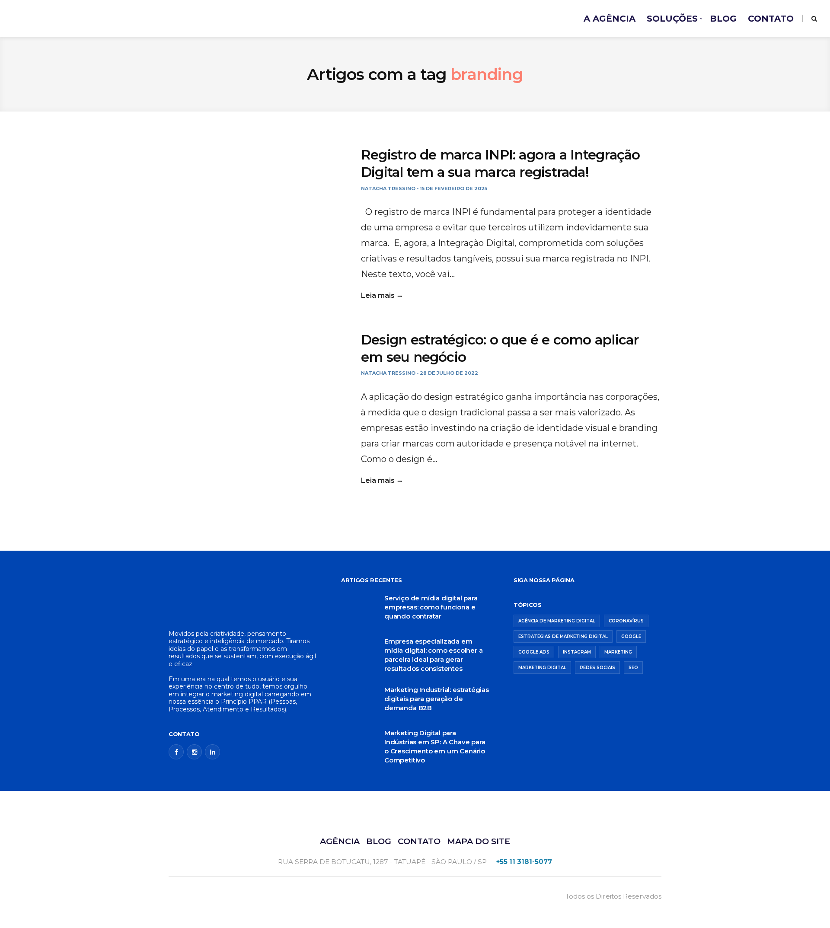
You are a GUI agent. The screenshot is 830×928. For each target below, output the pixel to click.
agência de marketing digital (556, 621)
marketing (618, 652)
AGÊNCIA (340, 841)
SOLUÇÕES (672, 18)
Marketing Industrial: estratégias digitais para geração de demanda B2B (436, 699)
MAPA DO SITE (478, 841)
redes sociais (597, 667)
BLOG (723, 18)
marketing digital (542, 667)
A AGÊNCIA (609, 18)
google (631, 636)
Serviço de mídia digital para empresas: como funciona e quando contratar (431, 607)
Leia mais (378, 295)
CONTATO (771, 18)
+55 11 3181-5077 (524, 862)
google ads (533, 652)
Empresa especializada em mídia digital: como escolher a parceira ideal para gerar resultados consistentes (433, 655)
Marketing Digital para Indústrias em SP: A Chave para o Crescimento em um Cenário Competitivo (434, 746)
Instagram (577, 652)
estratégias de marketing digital (563, 636)
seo (633, 667)
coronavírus (626, 621)
